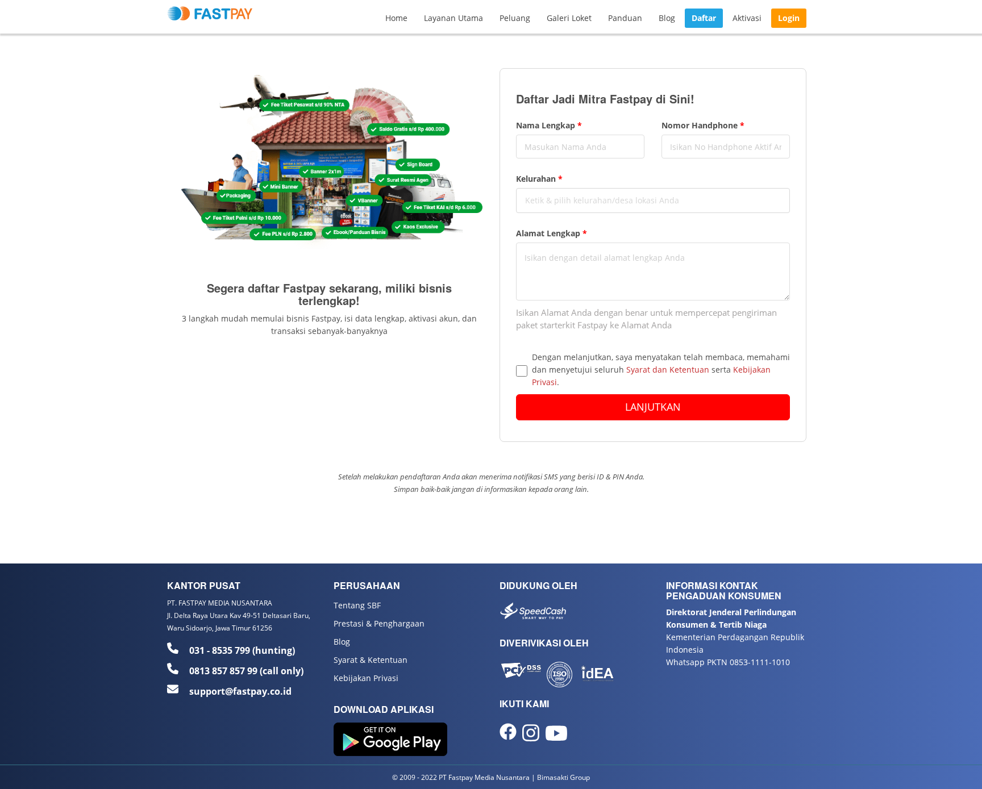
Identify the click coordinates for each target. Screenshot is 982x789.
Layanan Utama (453, 17)
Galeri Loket (569, 17)
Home (396, 17)
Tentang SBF (357, 605)
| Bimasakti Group (560, 777)
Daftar (704, 17)
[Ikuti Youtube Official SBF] (556, 737)
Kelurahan (539, 178)
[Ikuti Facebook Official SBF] (508, 735)
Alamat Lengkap (551, 233)
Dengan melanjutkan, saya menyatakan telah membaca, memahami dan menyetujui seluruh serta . (661, 369)
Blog (667, 17)
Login (789, 17)
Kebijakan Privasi (366, 678)
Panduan (625, 17)
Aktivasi (747, 17)
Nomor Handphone (702, 125)
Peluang (515, 17)
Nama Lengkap (549, 125)
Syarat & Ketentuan (370, 659)
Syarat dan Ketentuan (667, 369)
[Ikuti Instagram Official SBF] (530, 737)
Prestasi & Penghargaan (379, 623)
